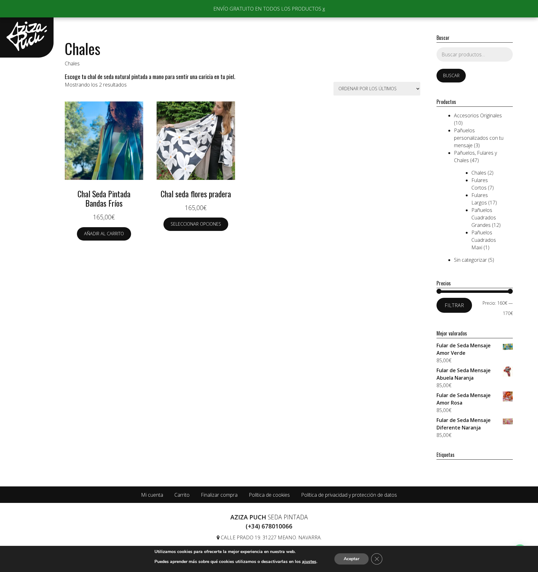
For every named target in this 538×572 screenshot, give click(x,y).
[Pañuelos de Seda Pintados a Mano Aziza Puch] (27, 36)
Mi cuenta (152, 494)
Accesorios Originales (478, 115)
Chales (478, 172)
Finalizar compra (219, 494)
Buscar (451, 75)
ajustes (309, 562)
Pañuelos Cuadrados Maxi (483, 240)
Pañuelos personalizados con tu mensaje (478, 138)
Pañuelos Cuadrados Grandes (483, 217)
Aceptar (351, 559)
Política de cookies (269, 494)
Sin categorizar (470, 259)
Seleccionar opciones (196, 224)
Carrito (182, 494)
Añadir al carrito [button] (104, 234)
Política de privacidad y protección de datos (349, 494)
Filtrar (454, 305)
